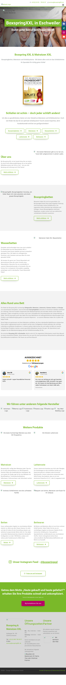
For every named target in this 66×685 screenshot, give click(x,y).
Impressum (48, 670)
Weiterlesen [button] (38, 387)
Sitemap (62, 670)
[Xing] (64, 28)
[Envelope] (64, 37)
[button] (63, 4)
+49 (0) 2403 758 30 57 (15, 639)
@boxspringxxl (49, 562)
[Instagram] (64, 32)
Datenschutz (55, 670)
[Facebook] (64, 24)
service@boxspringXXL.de (13, 643)
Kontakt (41, 670)
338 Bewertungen (38, 363)
